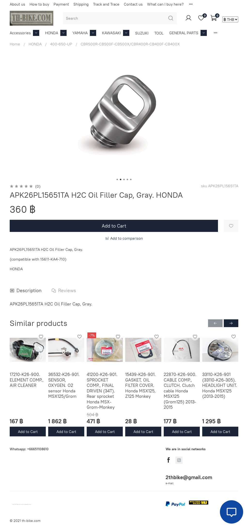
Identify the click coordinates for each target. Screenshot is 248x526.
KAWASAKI (111, 32)
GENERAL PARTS (183, 32)
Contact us (133, 4)
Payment (61, 4)
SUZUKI (141, 33)
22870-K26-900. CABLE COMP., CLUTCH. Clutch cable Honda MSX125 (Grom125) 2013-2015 (180, 391)
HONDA (51, 32)
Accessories (20, 32)
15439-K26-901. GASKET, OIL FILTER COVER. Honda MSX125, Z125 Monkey (140, 385)
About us (17, 4)
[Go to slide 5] (131, 179)
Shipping (81, 4)
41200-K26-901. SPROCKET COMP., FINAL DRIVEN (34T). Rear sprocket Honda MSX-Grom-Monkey (102, 391)
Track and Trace (106, 4)
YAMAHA (80, 32)
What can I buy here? (165, 4)
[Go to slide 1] (117, 179)
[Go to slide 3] (124, 179)
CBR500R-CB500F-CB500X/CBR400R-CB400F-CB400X (130, 44)
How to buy (39, 4)
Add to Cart (28, 431)
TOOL (158, 33)
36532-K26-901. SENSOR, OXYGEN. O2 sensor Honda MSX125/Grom (64, 385)
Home (15, 44)
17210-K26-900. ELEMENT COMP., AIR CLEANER (27, 380)
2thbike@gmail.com (189, 477)
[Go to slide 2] (120, 179)
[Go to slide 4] (127, 179)
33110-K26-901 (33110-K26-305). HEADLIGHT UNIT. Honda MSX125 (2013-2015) (219, 385)
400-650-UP (61, 44)
